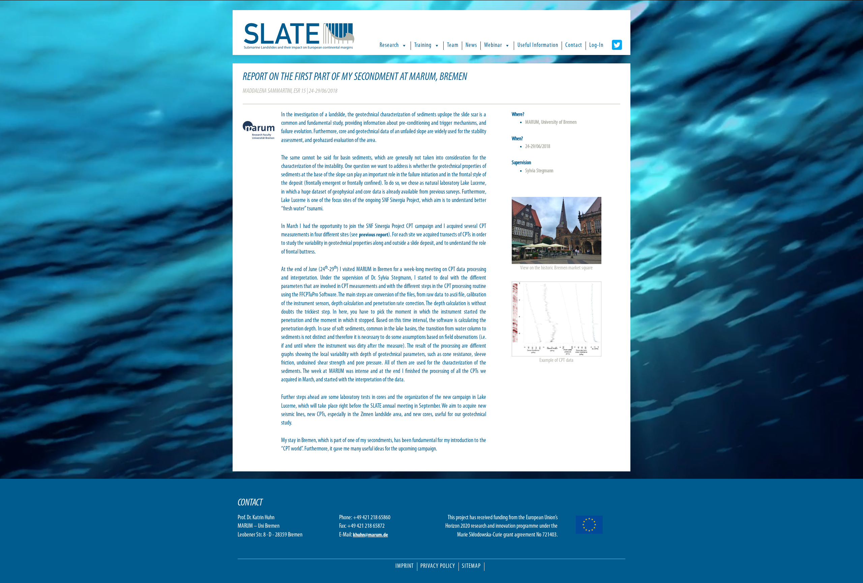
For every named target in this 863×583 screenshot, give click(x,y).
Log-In (596, 45)
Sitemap (471, 566)
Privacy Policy (437, 566)
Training (423, 45)
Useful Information (537, 45)
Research (389, 45)
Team (452, 45)
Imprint (404, 566)
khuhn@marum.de (370, 535)
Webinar (493, 45)
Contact (573, 45)
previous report (373, 235)
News (471, 45)
